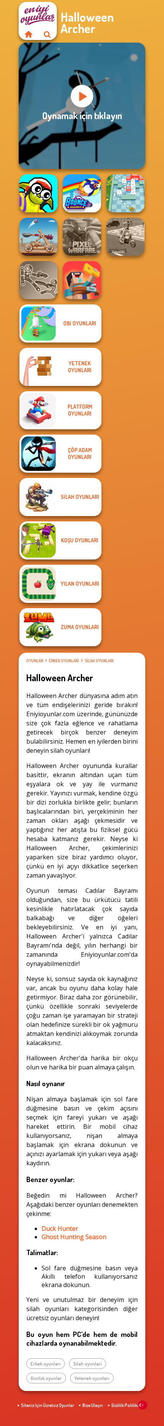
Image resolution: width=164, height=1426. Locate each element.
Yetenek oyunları (91, 1378)
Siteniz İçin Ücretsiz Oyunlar (47, 1405)
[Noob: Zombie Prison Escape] (82, 280)
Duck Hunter (60, 1228)
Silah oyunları (99, 660)
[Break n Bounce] (125, 193)
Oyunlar (34, 660)
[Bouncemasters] (82, 193)
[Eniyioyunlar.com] (28, 34)
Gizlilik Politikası (127, 1405)
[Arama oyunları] (47, 34)
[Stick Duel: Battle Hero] (38, 280)
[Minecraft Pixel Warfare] (82, 237)
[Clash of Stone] (38, 237)
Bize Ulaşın (92, 1405)
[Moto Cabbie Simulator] (125, 237)
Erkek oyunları (64, 660)
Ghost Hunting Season (74, 1237)
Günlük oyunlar (46, 1378)
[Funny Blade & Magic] (38, 193)
